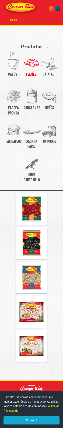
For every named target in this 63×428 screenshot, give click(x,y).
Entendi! (31, 420)
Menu (13, 20)
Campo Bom (20, 8)
